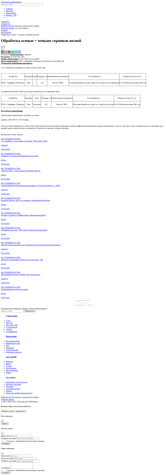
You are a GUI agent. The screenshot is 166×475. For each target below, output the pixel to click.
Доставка (9, 387)
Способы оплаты (13, 389)
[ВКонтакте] (2, 52)
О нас (8, 321)
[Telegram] (19, 52)
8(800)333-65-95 (7, 26)
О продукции (11, 316)
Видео (8, 364)
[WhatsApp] (12, 52)
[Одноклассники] (5, 52)
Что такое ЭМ (11, 325)
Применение (11, 336)
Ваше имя (5, 436)
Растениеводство (13, 341)
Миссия (9, 323)
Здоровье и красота (14, 352)
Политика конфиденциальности (19, 393)
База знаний (11, 13)
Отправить (6, 443)
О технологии (11, 327)
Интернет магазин (13, 384)
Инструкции (11, 368)
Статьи (9, 366)
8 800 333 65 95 (7, 397)
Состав (9, 329)
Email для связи (7, 458)
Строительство (12, 350)
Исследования (12, 370)
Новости (9, 362)
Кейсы (8, 373)
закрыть (5, 424)
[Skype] (16, 52)
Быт (7, 346)
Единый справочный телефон (27, 26)
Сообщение (6, 468)
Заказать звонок (7, 28)
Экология (10, 348)
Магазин (9, 11)
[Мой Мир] (9, 52)
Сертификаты (11, 332)
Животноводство (13, 343)
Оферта (9, 391)
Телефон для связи (8, 438)
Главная (9, 9)
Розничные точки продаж (16, 382)
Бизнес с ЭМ (11, 15)
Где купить (10, 377)
